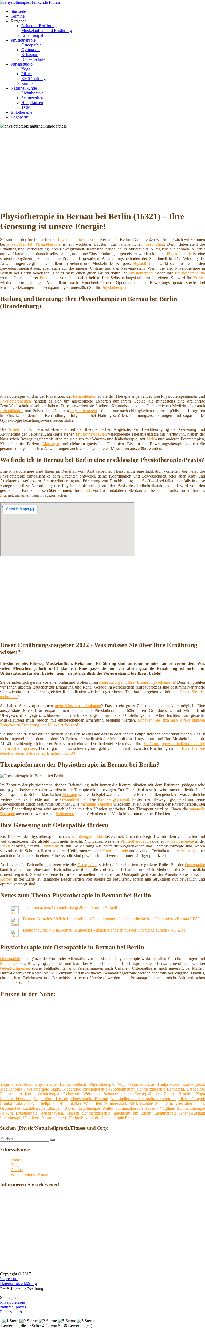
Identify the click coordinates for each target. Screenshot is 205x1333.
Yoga (25, 69)
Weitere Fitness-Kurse (29, 1174)
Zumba (27, 83)
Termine (18, 16)
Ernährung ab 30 (35, 35)
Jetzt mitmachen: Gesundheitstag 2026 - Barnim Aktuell (70, 907)
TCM (26, 107)
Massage (69, 794)
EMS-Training (33, 78)
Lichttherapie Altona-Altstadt (179, 1113)
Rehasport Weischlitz (82, 1094)
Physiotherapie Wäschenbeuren (109, 1089)
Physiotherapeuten (15, 401)
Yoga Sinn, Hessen (51, 1098)
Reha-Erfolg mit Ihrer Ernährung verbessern (136, 682)
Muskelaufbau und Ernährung (46, 30)
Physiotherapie (23, 40)
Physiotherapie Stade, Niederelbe (52, 1089)
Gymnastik (30, 49)
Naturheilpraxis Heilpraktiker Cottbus (143, 1098)
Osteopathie (31, 45)
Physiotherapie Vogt (107, 1084)
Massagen (50, 443)
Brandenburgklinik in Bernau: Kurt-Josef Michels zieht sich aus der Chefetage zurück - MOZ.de (104, 930)
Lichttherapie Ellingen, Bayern (50, 1108)
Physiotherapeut (142, 273)
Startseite (18, 11)
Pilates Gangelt (191, 1098)
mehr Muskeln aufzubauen (78, 705)
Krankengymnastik (114, 799)
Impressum (9, 1278)
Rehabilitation (84, 396)
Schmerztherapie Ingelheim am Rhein (116, 1113)
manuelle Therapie (96, 804)
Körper (199, 278)
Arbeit (13, 429)
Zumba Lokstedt (14, 1103)
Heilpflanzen (32, 102)
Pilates (26, 73)
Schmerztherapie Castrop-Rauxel (132, 1094)
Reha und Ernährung (39, 25)
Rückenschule (33, 59)
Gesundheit (154, 244)
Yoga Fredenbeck (16, 1084)
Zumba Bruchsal (179, 1094)
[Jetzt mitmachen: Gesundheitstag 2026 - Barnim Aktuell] (15, 913)
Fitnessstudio (22, 64)
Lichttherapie (32, 93)
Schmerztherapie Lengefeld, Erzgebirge (171, 1089)
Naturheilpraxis (13, 1307)
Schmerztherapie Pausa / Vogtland (145, 1108)
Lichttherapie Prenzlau (121, 1118)
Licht (151, 439)
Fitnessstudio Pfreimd (89, 1098)
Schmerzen (65, 813)
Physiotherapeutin (190, 273)
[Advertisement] (104, 168)
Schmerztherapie (35, 98)
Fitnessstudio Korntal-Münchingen (30, 1094)
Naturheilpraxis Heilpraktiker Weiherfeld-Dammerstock (79, 1103)
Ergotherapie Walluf (95, 1108)
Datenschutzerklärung (18, 1283)
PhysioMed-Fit (19, 244)
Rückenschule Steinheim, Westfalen (160, 1103)
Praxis (89, 239)
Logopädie (20, 117)
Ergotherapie (21, 112)
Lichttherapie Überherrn (20, 1118)
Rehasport (29, 54)
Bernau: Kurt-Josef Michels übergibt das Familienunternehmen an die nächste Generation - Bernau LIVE (111, 919)
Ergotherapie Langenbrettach (60, 1084)
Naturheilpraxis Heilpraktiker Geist (71, 1118)
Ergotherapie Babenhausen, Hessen (47, 1113)
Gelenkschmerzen (15, 968)
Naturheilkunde (24, 88)
